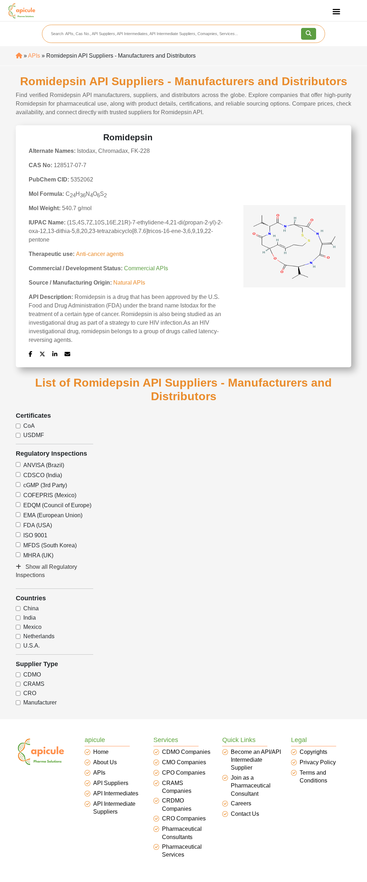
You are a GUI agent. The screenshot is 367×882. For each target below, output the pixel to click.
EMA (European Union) (52, 515)
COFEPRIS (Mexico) (49, 495)
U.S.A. (31, 646)
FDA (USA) (37, 525)
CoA (29, 426)
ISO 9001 (35, 535)
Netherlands (38, 636)
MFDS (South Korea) (50, 545)
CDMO (32, 675)
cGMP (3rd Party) (45, 485)
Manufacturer (40, 703)
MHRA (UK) (38, 555)
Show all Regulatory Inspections (46, 571)
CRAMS (33, 684)
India (29, 618)
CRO (29, 693)
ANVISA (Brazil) (43, 465)
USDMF (33, 435)
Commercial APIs (146, 268)
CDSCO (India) (42, 475)
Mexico (32, 627)
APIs (34, 56)
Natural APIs (129, 283)
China (31, 608)
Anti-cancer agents (100, 254)
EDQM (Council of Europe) (57, 505)
